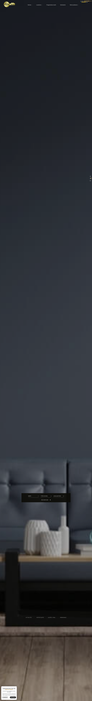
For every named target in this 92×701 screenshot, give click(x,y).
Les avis (82, 1)
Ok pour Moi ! (13, 697)
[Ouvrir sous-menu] (32, 5)
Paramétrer (5, 697)
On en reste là (13, 687)
